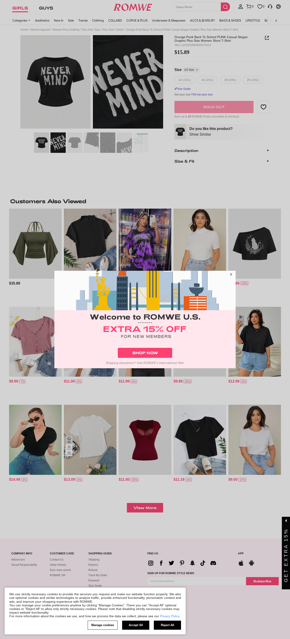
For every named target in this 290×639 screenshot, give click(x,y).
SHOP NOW (145, 353)
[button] (231, 275)
